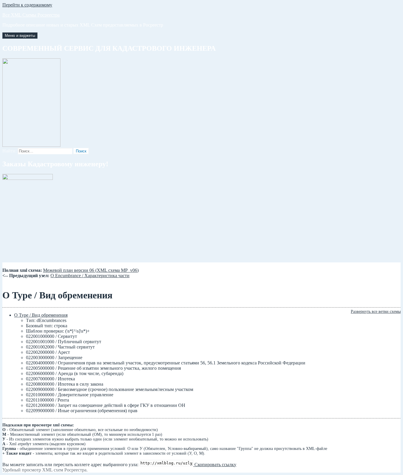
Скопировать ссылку (214, 464)
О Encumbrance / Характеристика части (90, 275)
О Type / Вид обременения (41, 315)
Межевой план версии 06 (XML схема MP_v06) (91, 270)
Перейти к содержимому (27, 4)
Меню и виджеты (20, 35)
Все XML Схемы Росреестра (31, 14)
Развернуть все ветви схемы (376, 311)
